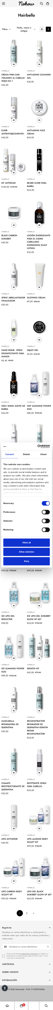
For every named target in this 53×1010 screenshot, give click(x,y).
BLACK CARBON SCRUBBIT (9, 237)
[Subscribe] (48, 947)
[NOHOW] (26, 3)
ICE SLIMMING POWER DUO (12, 670)
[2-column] (48, 29)
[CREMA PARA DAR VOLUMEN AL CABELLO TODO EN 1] (13, 51)
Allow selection (26, 552)
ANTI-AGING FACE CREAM (36, 132)
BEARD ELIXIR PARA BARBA (36, 184)
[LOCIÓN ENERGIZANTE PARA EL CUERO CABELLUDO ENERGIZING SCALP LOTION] (39, 212)
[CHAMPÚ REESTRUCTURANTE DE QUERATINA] (13, 760)
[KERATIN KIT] (39, 645)
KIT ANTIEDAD (8, 183)
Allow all (26, 542)
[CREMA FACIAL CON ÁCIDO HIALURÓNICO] (39, 435)
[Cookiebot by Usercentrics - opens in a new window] (38, 446)
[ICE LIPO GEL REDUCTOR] (13, 592)
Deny (26, 561)
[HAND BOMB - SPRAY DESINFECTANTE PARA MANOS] (13, 327)
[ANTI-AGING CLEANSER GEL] (39, 51)
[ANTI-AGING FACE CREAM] (39, 107)
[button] (47, 3)
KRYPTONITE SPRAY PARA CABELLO (36, 785)
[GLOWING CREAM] (39, 274)
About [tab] (43, 454)
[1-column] (41, 29)
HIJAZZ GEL (32, 350)
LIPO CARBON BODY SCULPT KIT (11, 893)
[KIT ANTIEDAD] (13, 160)
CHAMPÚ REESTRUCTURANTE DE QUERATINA (13, 786)
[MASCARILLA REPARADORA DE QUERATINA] (13, 698)
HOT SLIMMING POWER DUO (39, 407)
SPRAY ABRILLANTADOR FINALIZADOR (13, 299)
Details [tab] (26, 454)
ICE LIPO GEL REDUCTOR (8, 617)
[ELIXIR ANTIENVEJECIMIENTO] (13, 107)
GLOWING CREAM (36, 297)
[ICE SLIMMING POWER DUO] (13, 645)
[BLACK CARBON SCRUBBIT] (13, 212)
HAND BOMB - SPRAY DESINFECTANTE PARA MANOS (12, 353)
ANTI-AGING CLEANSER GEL (39, 76)
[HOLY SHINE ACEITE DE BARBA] (13, 382)
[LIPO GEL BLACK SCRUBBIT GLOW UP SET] (39, 868)
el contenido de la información (29, 954)
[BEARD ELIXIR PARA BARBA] (39, 160)
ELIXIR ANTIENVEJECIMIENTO (12, 132)
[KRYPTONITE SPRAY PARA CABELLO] (39, 760)
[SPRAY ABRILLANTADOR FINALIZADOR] (13, 274)
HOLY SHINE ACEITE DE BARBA (13, 407)
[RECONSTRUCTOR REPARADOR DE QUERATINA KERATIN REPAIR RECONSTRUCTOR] (39, 698)
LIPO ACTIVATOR (9, 839)
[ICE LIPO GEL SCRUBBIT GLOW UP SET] (39, 592)
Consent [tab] (9, 454)
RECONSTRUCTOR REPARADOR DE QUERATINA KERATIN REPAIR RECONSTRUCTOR (37, 727)
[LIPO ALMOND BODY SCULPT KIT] (39, 815)
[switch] (46, 512)
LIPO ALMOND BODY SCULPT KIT (37, 840)
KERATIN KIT (33, 668)
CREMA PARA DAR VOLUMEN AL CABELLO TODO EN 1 (13, 78)
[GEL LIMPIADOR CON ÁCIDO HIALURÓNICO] (13, 435)
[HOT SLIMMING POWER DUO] (39, 382)
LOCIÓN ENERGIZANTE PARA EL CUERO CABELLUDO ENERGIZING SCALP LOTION (38, 242)
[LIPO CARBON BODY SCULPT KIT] (13, 868)
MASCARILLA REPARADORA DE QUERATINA (10, 724)
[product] (7, 1005)
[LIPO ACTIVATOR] (13, 815)
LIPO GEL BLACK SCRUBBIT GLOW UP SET (39, 893)
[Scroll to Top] (48, 995)
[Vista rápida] (13, 64)
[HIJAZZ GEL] (39, 327)
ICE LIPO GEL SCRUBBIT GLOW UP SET (38, 617)
